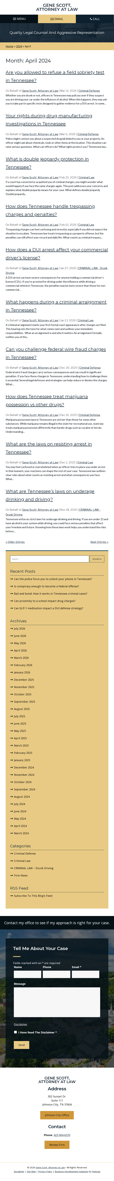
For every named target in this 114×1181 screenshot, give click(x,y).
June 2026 (20, 636)
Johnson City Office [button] (57, 1115)
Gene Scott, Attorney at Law (40, 90)
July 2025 (19, 716)
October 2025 (22, 694)
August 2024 (22, 796)
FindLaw (96, 1171)
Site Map (31, 1171)
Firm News (21, 875)
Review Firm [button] (57, 1145)
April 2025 (20, 738)
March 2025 (21, 745)
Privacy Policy (45, 1171)
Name (18, 967)
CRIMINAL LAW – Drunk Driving (33, 868)
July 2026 (19, 628)
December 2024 (24, 767)
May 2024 (20, 818)
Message (20, 984)
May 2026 (20, 643)
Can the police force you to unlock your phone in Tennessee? (53, 579)
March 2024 (21, 833)
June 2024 (20, 811)
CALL (96, 19)
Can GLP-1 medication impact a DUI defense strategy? (48, 608)
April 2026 (20, 650)
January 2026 (22, 672)
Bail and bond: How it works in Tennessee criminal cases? (50, 593)
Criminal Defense (89, 90)
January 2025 (22, 760)
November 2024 (24, 774)
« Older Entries (15, 542)
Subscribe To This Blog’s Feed (33, 896)
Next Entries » (99, 542)
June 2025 (20, 723)
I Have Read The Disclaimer (37, 1032)
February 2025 (23, 753)
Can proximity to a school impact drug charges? (44, 601)
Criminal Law (86, 177)
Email (76, 967)
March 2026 (21, 658)
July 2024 (19, 804)
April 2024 (20, 826)
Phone (47, 967)
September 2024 (24, 789)
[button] (19, 18)
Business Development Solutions (71, 1171)
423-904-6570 (62, 1135)
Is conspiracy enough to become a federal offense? (46, 586)
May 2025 (20, 731)
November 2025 (24, 687)
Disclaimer (20, 1024)
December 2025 (24, 679)
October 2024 (22, 782)
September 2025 (24, 701)
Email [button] (58, 19)
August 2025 (22, 709)
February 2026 (23, 665)
